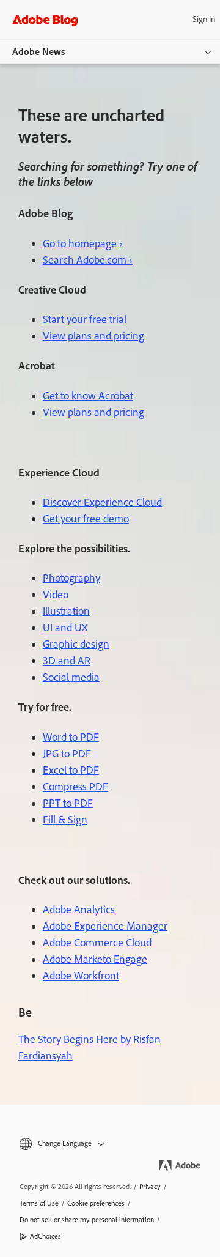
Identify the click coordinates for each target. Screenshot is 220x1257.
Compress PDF (75, 786)
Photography (71, 578)
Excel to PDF (71, 770)
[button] (110, 1143)
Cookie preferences (96, 1203)
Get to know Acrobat (88, 395)
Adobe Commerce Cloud (97, 942)
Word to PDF (71, 737)
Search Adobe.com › (88, 260)
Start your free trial (85, 319)
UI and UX (65, 627)
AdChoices (45, 1236)
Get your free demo (86, 518)
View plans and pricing (93, 336)
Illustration (66, 611)
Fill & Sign (65, 819)
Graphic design (76, 644)
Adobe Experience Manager (105, 926)
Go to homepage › (83, 243)
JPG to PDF (67, 753)
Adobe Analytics (79, 909)
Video (55, 594)
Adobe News (38, 51)
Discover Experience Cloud (102, 502)
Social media (71, 677)
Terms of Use (39, 1203)
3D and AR (66, 660)
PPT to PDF (68, 803)
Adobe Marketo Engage (95, 959)
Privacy (150, 1186)
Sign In (204, 19)
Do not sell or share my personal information (87, 1219)
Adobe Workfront (81, 975)
